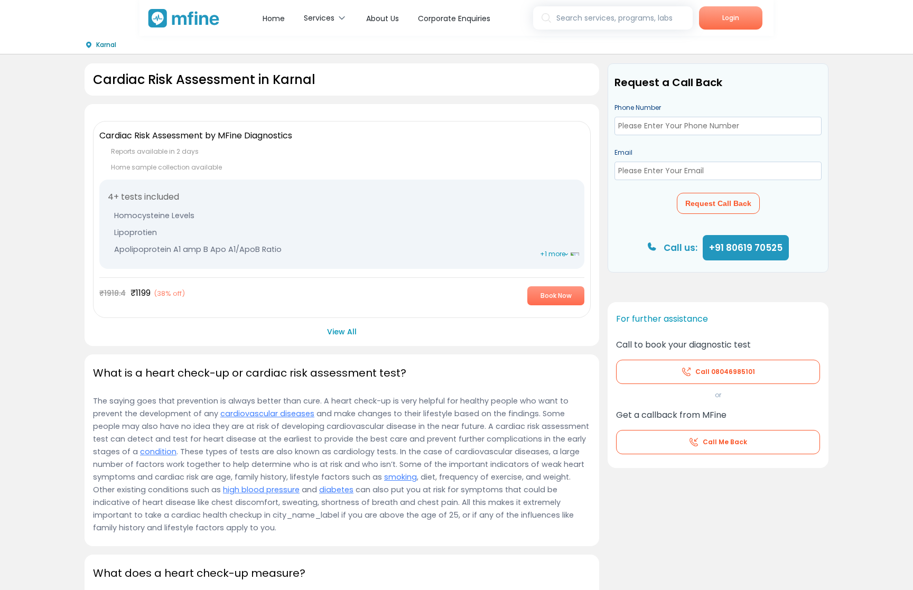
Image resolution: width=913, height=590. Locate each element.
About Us (382, 18)
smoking (400, 477)
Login (730, 17)
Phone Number (637, 107)
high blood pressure (261, 489)
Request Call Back (718, 203)
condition (158, 451)
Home (274, 18)
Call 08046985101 (725, 371)
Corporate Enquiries (454, 18)
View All (342, 331)
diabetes (336, 489)
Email (623, 152)
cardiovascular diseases (267, 413)
